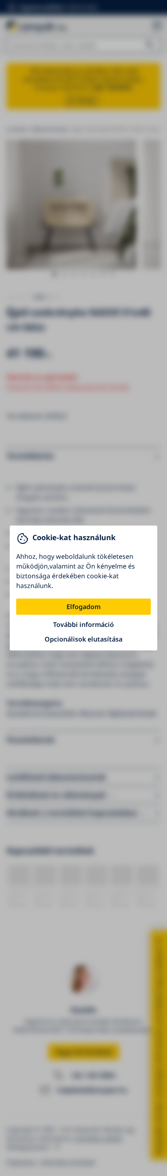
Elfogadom (83, 606)
